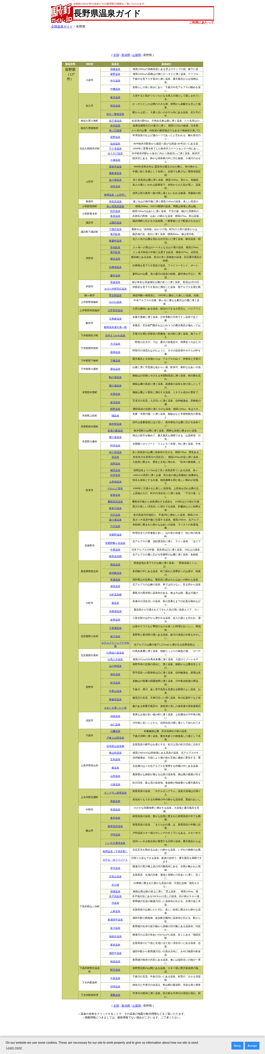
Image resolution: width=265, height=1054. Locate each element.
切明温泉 (115, 986)
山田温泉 (115, 776)
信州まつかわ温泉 (115, 335)
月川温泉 (115, 344)
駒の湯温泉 (115, 377)
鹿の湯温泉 (115, 437)
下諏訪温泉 (115, 229)
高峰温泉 (115, 69)
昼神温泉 (115, 352)
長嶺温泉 (115, 809)
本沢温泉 (115, 125)
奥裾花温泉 (115, 699)
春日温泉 (115, 97)
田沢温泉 (115, 211)
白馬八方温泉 (115, 659)
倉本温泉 (115, 818)
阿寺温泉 (115, 445)
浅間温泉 (115, 463)
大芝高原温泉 (115, 310)
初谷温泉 (115, 105)
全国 (116, 55)
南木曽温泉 (115, 424)
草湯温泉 (115, 579)
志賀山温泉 (115, 876)
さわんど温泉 (115, 488)
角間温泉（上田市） (115, 195)
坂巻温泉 (115, 495)
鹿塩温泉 (115, 369)
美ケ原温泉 (115, 452)
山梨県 (136, 55)
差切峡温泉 (115, 573)
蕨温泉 (115, 767)
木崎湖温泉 (115, 611)
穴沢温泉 (115, 526)
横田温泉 (115, 470)
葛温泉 (115, 603)
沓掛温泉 (115, 216)
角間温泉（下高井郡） (115, 851)
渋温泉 (115, 903)
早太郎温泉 (115, 295)
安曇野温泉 (115, 534)
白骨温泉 (115, 475)
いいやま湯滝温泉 (115, 843)
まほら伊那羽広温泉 (115, 289)
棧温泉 (115, 415)
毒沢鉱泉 (115, 234)
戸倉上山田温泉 (115, 738)
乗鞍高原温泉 (115, 501)
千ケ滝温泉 (115, 148)
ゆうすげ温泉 (115, 153)
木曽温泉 (115, 394)
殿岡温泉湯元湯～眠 (115, 327)
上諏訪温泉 (115, 222)
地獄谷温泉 (115, 936)
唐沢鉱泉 (115, 252)
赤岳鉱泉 (115, 247)
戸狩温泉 (115, 834)
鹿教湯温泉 (115, 173)
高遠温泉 (115, 282)
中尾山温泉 (115, 691)
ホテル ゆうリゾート (115, 859)
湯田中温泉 (115, 953)
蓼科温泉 (115, 275)
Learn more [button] (14, 1048)
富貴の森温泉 (115, 430)
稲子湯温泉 (115, 120)
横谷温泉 (115, 259)
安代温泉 (115, 868)
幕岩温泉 (115, 945)
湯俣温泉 (115, 586)
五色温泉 (115, 759)
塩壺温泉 (115, 143)
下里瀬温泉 (115, 628)
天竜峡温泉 (115, 318)
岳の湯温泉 (115, 180)
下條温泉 (115, 360)
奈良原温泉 (115, 201)
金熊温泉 (115, 619)
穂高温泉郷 (115, 556)
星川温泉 (115, 928)
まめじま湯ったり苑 (115, 708)
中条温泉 (115, 978)
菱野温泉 (115, 74)
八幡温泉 (115, 731)
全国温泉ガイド (62, 26)
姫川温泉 (115, 636)
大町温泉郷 (115, 594)
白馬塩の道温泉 (115, 653)
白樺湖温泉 (115, 267)
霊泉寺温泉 (115, 166)
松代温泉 (115, 682)
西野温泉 (115, 409)
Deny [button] (237, 1045)
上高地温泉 (115, 482)
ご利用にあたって (201, 22)
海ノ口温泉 (115, 130)
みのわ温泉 (115, 302)
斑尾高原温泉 (115, 826)
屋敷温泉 (115, 995)
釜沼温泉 (115, 402)
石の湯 (115, 885)
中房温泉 (115, 549)
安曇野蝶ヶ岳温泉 (115, 543)
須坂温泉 (115, 716)
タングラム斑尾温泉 (115, 793)
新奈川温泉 (115, 508)
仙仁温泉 (115, 724)
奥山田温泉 (115, 752)
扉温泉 (115, 457)
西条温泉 (115, 564)
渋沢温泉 (115, 515)
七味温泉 (115, 784)
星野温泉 (115, 137)
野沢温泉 (115, 970)
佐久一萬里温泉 (115, 114)
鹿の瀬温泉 (115, 385)
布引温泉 (115, 80)
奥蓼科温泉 (115, 240)
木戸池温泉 (115, 896)
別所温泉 (115, 186)
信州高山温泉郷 (115, 746)
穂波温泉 (115, 961)
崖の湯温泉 (115, 519)
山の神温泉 (115, 666)
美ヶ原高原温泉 (115, 206)
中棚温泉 (115, 89)
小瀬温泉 (115, 160)
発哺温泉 (115, 891)
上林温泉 (115, 911)
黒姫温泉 (115, 801)
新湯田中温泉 (115, 919)
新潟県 (125, 55)
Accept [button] (252, 1045)
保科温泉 (115, 674)
